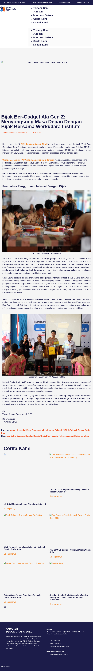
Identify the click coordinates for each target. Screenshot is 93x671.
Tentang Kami (41, 8)
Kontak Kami (40, 22)
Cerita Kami (40, 19)
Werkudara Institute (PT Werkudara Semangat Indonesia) (28, 160)
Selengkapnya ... (11, 509)
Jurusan (38, 11)
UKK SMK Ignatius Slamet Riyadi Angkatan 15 (25, 504)
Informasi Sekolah (43, 15)
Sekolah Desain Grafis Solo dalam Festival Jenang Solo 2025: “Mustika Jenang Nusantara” (69, 597)
